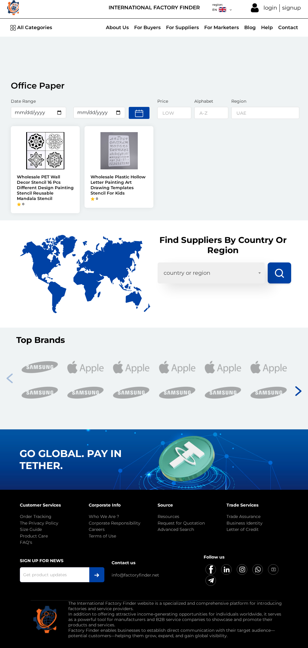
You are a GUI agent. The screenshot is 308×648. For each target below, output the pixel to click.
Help (267, 27)
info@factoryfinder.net (135, 575)
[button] (298, 389)
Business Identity (244, 523)
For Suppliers (182, 27)
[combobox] (211, 272)
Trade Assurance (243, 516)
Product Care (34, 536)
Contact (288, 27)
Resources (168, 516)
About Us (117, 27)
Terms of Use (102, 536)
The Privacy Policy (39, 523)
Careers (97, 529)
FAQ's (26, 542)
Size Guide (31, 529)
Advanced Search (176, 529)
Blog (250, 27)
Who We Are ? (104, 516)
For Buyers (147, 27)
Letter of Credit (242, 529)
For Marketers (221, 27)
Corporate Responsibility (114, 523)
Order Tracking (35, 516)
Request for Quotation (181, 523)
